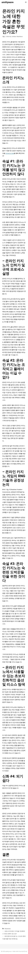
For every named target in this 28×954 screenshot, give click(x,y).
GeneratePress (22, 951)
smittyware (7, 2)
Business (8, 928)
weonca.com (10, 153)
